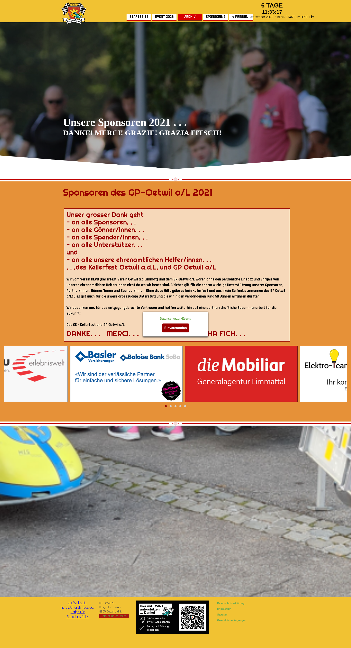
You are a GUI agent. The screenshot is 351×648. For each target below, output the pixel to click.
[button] (165, 406)
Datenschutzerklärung (175, 318)
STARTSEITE (138, 16)
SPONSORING (215, 16)
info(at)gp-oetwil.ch (114, 616)
